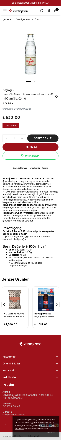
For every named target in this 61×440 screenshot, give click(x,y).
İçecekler (7, 19)
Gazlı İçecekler (23, 19)
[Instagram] (4, 425)
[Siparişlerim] (49, 11)
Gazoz (38, 19)
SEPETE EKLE (43, 138)
